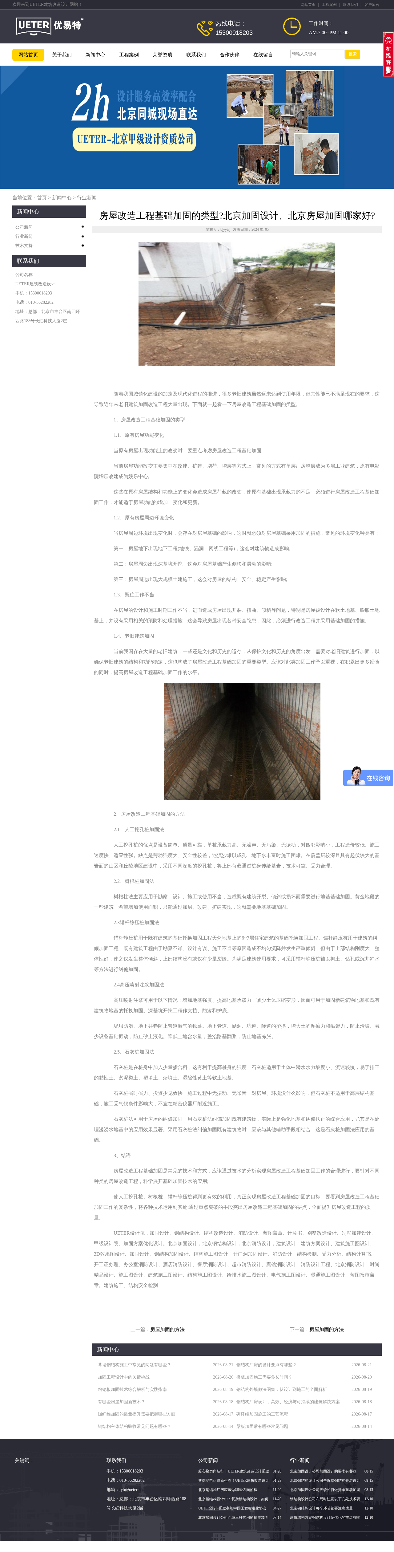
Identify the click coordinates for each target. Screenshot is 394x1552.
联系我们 (350, 4)
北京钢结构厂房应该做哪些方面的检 (227, 1490)
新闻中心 (95, 54)
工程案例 (329, 4)
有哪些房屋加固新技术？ (121, 1402)
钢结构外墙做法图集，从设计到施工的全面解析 (281, 1389)
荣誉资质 (162, 54)
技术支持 (24, 245)
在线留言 (263, 54)
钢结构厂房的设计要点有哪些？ (266, 1365)
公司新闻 (24, 227)
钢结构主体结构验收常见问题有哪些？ (134, 1426)
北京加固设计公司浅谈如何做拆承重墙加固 (325, 1490)
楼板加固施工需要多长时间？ (264, 1377)
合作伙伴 (229, 54)
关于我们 (62, 54)
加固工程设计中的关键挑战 (124, 1377)
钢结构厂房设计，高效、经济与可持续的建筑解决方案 (288, 1402)
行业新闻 (87, 197)
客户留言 (371, 4)
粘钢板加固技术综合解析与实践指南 (132, 1389)
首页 (42, 197)
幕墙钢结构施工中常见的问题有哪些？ (134, 1365)
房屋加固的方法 (167, 1329)
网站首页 (308, 4)
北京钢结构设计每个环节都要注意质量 (321, 1508)
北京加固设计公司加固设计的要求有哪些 (323, 1471)
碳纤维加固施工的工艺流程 (262, 1414)
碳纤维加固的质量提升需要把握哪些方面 (136, 1414)
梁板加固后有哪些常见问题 (262, 1426)
